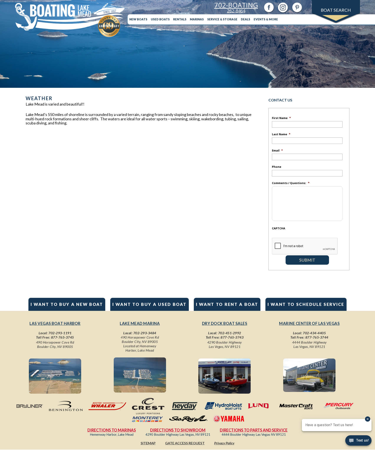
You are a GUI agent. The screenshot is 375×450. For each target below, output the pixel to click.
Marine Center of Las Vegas (309, 323)
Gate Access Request (185, 443)
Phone (276, 167)
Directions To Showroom (178, 430)
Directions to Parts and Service (254, 430)
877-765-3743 (231, 337)
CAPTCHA (278, 228)
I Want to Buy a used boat (149, 304)
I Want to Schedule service (306, 304)
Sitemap (148, 443)
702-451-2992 (229, 333)
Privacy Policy (224, 443)
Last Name (281, 134)
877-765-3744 (316, 337)
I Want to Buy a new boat (67, 304)
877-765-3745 (62, 337)
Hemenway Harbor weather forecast (102, 254)
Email (277, 150)
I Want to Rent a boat (227, 304)
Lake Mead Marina (140, 323)
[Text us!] (358, 441)
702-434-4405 (314, 333)
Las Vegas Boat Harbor (55, 323)
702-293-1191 (59, 333)
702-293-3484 (144, 333)
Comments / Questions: (290, 183)
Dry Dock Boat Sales (224, 323)
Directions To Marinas (111, 430)
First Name (281, 118)
